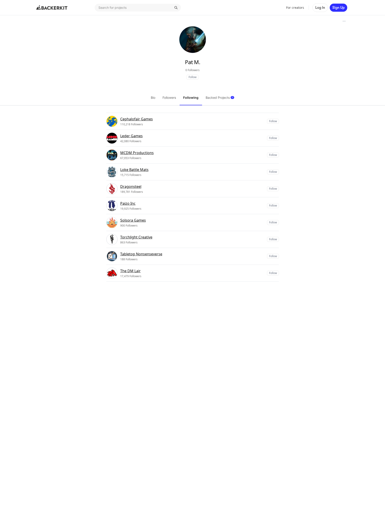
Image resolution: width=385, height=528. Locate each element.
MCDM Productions (137, 152)
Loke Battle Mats (134, 169)
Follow (192, 77)
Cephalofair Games (136, 119)
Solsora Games (133, 220)
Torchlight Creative (136, 237)
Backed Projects (219, 97)
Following (190, 97)
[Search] (176, 7)
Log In (320, 8)
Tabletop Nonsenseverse (141, 254)
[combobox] (138, 7)
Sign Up (338, 8)
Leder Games (131, 135)
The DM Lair (130, 270)
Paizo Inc (128, 203)
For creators (295, 7)
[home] (52, 7)
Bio (153, 97)
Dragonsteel (130, 186)
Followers (169, 97)
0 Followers (192, 70)
